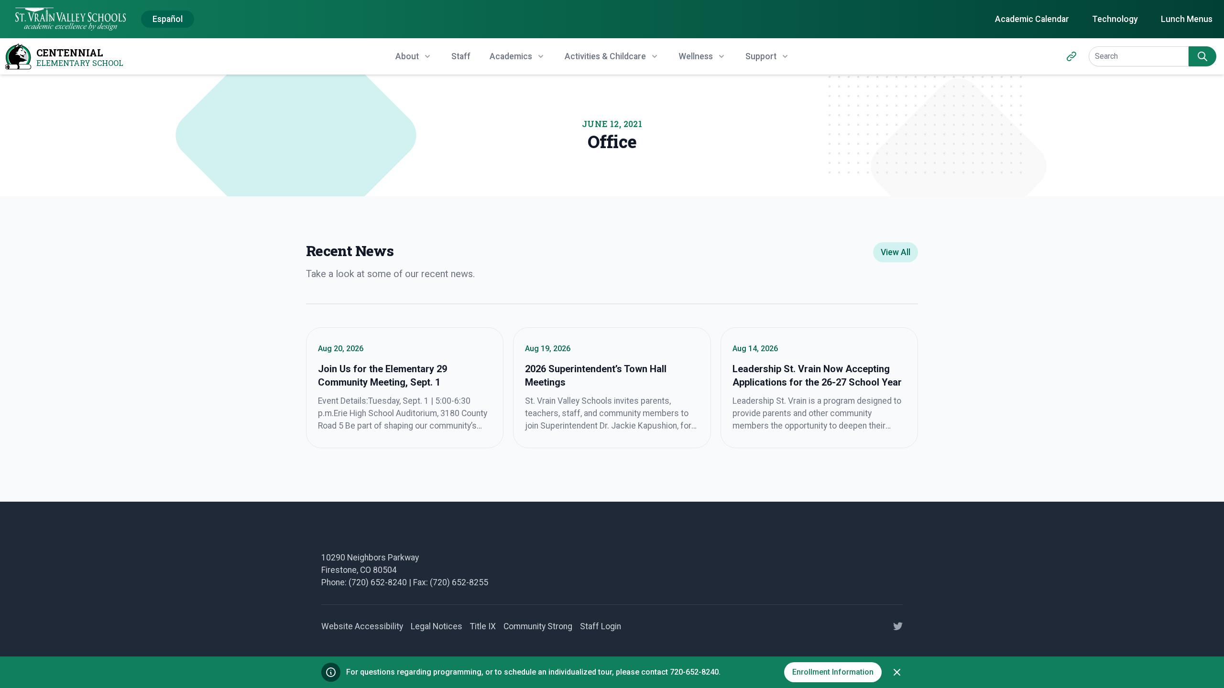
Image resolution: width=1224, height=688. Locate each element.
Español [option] (168, 19)
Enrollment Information (833, 672)
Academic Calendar (1032, 19)
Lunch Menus (1187, 19)
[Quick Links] (1071, 56)
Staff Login (600, 626)
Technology (1115, 19)
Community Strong (537, 626)
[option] (167, 19)
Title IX (483, 626)
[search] (1202, 56)
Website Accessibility (362, 626)
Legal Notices (436, 626)
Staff (460, 56)
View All (895, 252)
